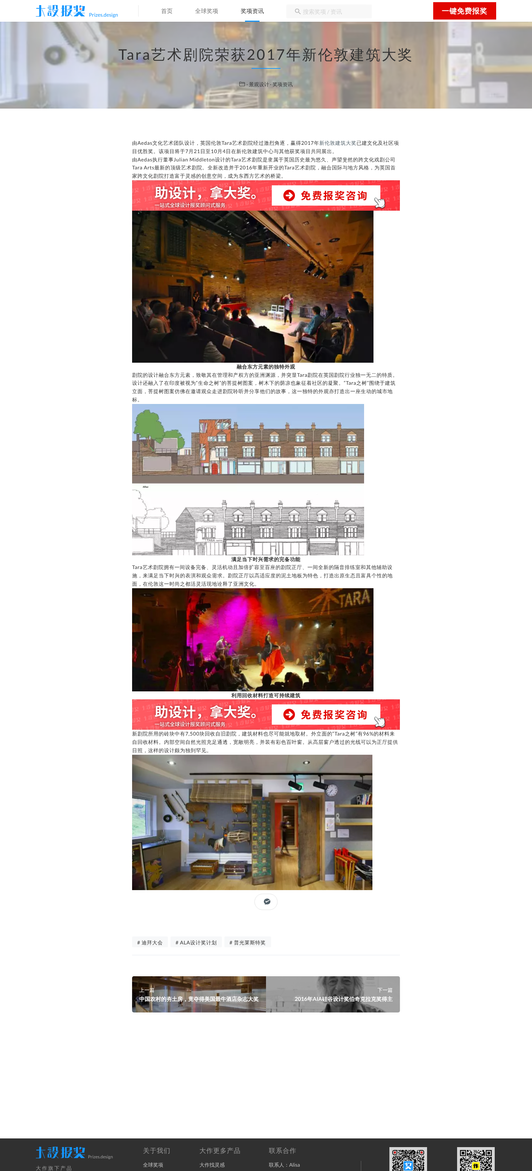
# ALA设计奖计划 (196, 942)
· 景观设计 (258, 84)
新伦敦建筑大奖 (337, 143)
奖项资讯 (252, 11)
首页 (167, 11)
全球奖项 (206, 11)
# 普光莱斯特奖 (247, 942)
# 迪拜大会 (150, 942)
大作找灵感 (212, 1165)
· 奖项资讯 (281, 84)
